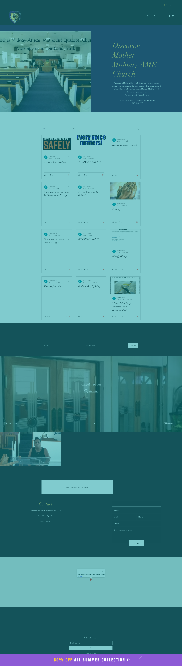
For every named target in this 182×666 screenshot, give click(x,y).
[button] (140, 657)
